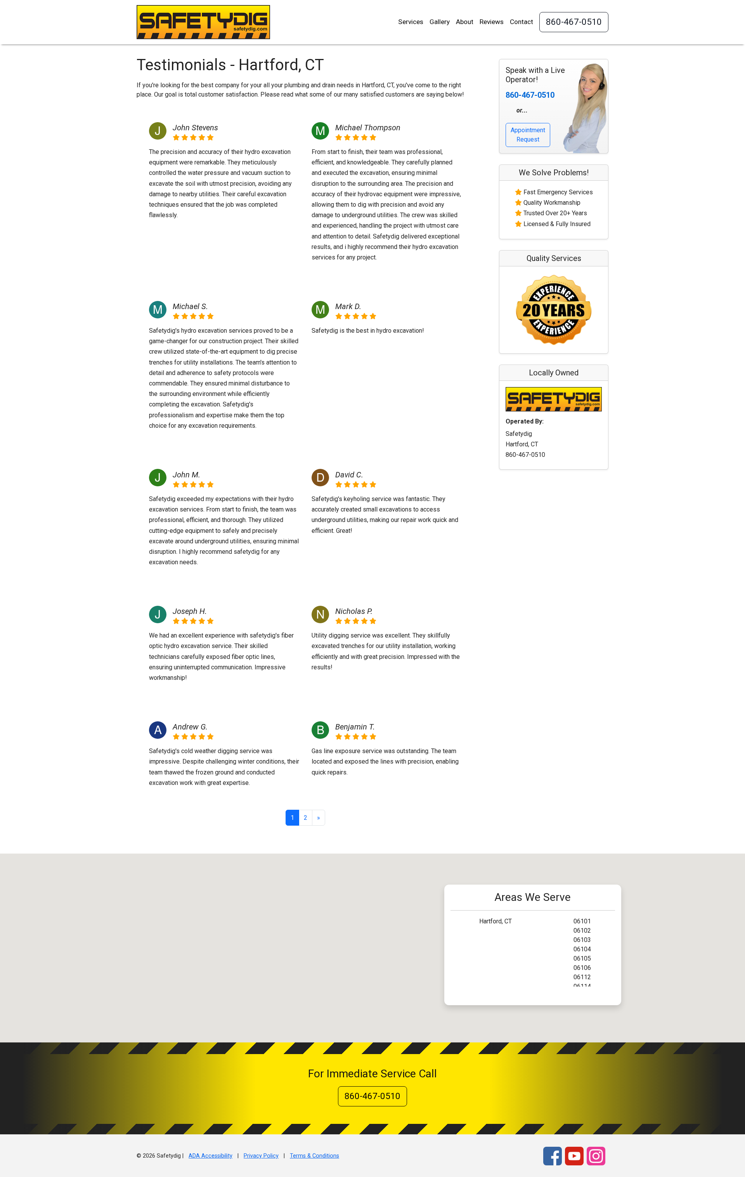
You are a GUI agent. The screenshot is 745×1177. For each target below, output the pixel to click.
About (464, 22)
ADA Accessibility (210, 1156)
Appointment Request (528, 134)
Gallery (440, 22)
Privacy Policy (261, 1156)
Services (410, 22)
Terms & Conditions (314, 1156)
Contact (521, 22)
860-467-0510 (574, 22)
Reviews (492, 22)
